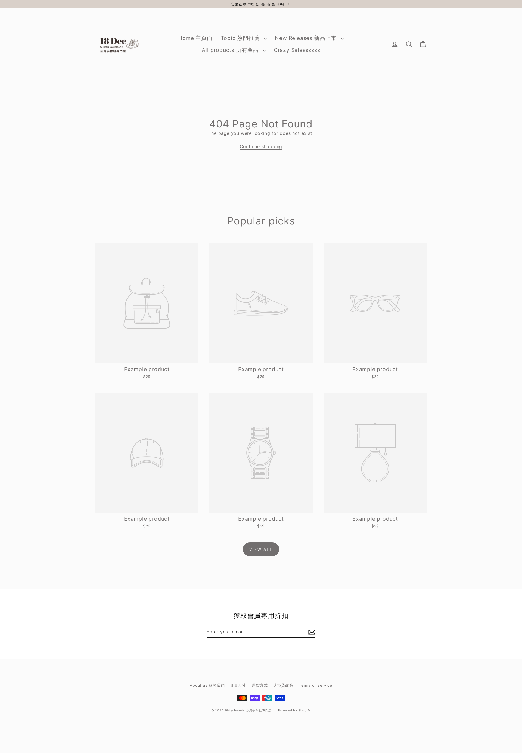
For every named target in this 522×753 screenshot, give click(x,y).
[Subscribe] (311, 632)
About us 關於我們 (207, 685)
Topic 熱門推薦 (241, 38)
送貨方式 (260, 685)
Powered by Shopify (294, 710)
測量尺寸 (238, 685)
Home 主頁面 (195, 38)
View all (260, 549)
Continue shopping (261, 146)
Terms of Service (315, 685)
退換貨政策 (283, 685)
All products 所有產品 (231, 50)
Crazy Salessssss (297, 50)
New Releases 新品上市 (306, 38)
